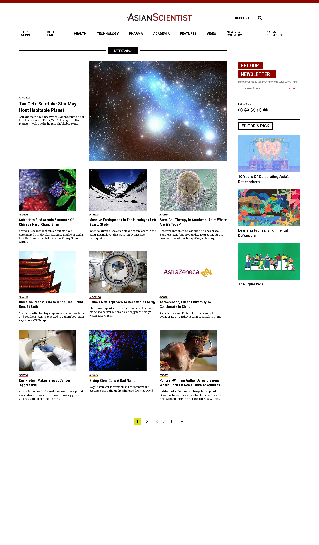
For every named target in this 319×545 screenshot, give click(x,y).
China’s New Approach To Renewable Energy (122, 302)
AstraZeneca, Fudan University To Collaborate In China (185, 304)
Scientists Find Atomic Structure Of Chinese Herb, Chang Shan (46, 222)
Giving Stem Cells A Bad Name (112, 380)
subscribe (243, 18)
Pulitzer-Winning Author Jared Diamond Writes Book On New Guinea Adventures (190, 382)
